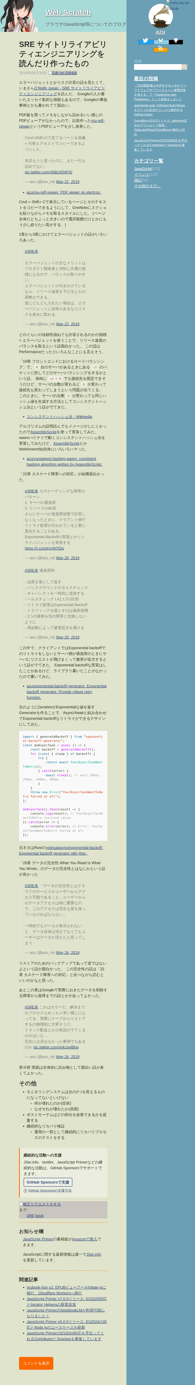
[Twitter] (146, 42)
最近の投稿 (146, 78)
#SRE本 (31, 251)
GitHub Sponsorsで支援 (48, 1182)
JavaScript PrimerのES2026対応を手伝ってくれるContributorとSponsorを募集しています (160, 145)
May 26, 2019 (67, 952)
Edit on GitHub (64, 73)
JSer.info (93, 1254)
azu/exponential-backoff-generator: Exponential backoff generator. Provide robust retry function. (66, 692)
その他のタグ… (147, 186)
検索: (138, 61)
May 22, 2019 (67, 324)
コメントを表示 (36, 1363)
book (39, 1215)
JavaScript (143, 169)
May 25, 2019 (67, 558)
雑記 (138, 180)
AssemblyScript (43, 432)
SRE (30, 1215)
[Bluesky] (161, 42)
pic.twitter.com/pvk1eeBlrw (56, 1047)
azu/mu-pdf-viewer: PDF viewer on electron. (64, 192)
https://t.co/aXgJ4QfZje (44, 548)
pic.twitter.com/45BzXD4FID (48, 172)
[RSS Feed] (161, 50)
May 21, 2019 (67, 182)
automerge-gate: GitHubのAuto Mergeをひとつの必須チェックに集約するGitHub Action (159, 110)
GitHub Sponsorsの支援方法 (48, 1191)
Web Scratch (68, 12)
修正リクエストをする (42, 1204)
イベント (141, 174)
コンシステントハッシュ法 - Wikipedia (59, 417)
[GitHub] (176, 42)
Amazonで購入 (84, 1239)
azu (160, 32)
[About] (160, 16)
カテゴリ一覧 (148, 160)
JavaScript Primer (38, 1239)
